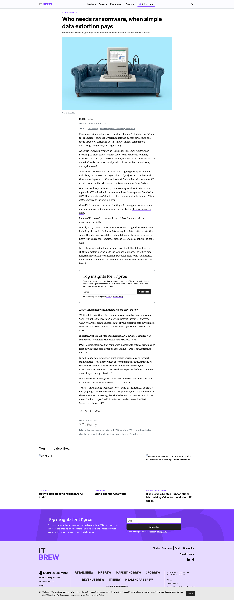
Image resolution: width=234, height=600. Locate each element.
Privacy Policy (128, 591)
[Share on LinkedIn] (91, 411)
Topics (102, 4)
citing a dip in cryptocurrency (129, 205)
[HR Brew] (104, 572)
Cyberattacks (130, 128)
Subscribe (144, 291)
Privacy (169, 580)
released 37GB (120, 335)
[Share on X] (86, 411)
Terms (89, 595)
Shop (41, 585)
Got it (190, 593)
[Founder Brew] (117, 587)
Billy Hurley (87, 118)
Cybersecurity (93, 128)
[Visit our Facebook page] (193, 559)
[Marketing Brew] (128, 572)
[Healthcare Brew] (139, 580)
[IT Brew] (115, 580)
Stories (90, 4)
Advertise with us (46, 581)
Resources (115, 4)
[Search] (192, 4)
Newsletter (188, 548)
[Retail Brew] (84, 572)
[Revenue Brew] (93, 580)
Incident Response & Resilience (112, 128)
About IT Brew (187, 553)
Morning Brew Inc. (182, 572)
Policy (101, 595)
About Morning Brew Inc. (49, 577)
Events (129, 4)
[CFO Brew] (153, 572)
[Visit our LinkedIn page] (188, 559)
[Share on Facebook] (81, 411)
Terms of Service (172, 583)
